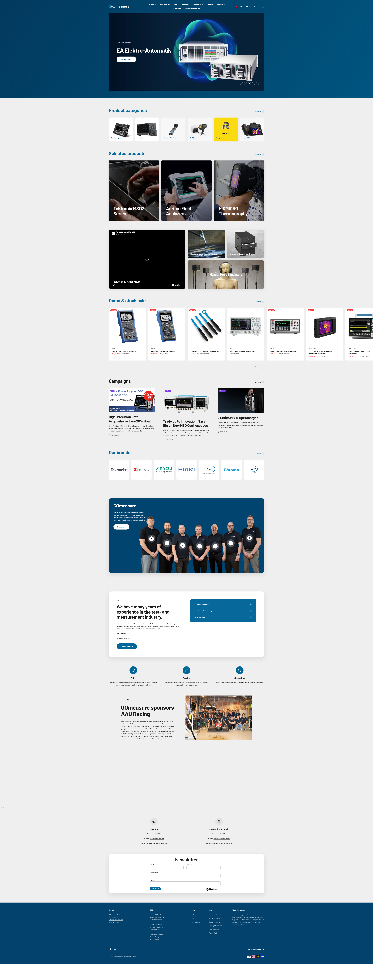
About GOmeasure (126, 646)
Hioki (113, 348)
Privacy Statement (215, 926)
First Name (153, 864)
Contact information (216, 915)
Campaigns (185, 4)
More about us (121, 527)
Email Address (154, 873)
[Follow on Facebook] (110, 949)
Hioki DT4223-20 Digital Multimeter (163, 351)
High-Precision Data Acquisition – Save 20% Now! (130, 419)
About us (220, 4)
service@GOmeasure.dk (222, 839)
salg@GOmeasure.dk (157, 839)
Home (2, 807)
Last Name (189, 864)
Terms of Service (215, 922)
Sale (175, 4)
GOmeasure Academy (192, 9)
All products (196, 922)
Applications (196, 4)
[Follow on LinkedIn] (115, 949)
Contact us (177, 9)
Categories (195, 915)
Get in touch (124, 60)
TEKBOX (194, 348)
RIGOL (232, 348)
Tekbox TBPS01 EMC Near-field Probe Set (205, 351)
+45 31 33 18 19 (156, 834)
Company (153, 880)
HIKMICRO (312, 348)
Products (151, 4)
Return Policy (213, 933)
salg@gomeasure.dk (116, 920)
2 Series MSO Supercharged (238, 418)
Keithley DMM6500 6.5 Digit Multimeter (283, 351)
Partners (210, 4)
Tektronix (273, 348)
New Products (165, 4)
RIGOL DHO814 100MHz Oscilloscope (242, 351)
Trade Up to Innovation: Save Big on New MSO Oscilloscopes (185, 423)
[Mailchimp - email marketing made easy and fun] (211, 890)
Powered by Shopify (130, 956)
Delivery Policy (214, 929)
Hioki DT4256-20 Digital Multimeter (124, 351)
